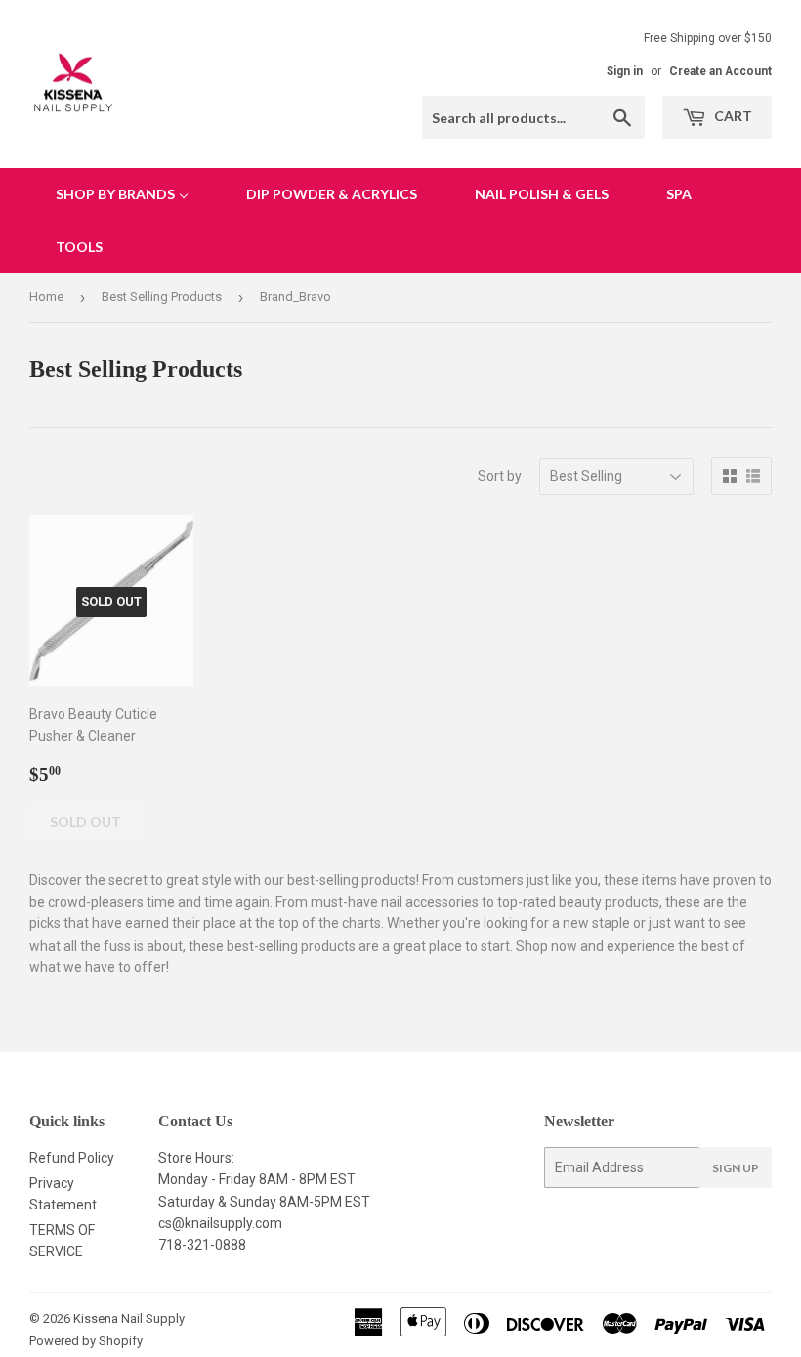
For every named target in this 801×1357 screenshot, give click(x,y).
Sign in (625, 71)
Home (46, 296)
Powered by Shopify (86, 1341)
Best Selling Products (162, 296)
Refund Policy (71, 1158)
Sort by (500, 476)
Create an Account (720, 71)
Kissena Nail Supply (129, 1318)
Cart (731, 115)
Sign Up (735, 1168)
